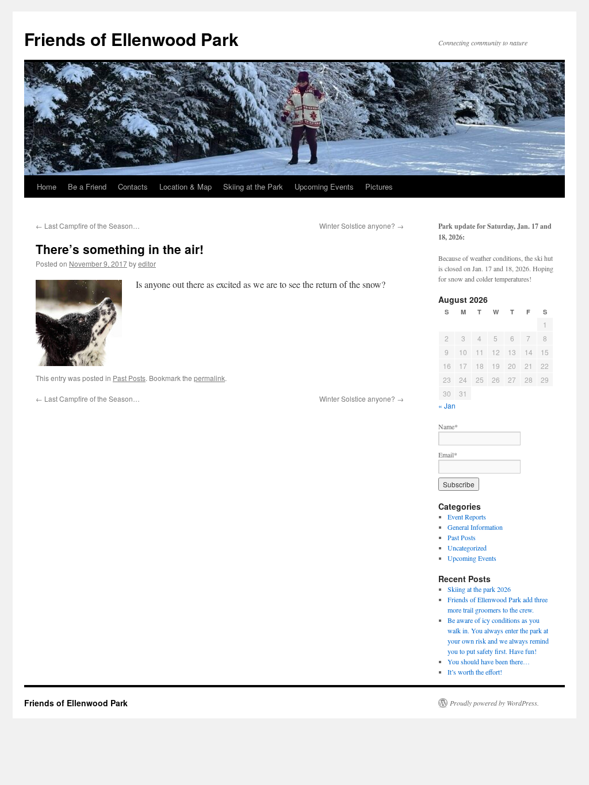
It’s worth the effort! (475, 671)
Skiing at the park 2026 (479, 589)
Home (46, 186)
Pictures (379, 186)
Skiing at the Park (253, 186)
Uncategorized (467, 547)
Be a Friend (87, 186)
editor (147, 263)
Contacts (133, 186)
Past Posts (129, 378)
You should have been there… (489, 661)
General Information (475, 527)
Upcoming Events (324, 186)
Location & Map (185, 186)
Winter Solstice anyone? (361, 225)
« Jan (447, 405)
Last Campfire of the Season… (88, 225)
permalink (209, 378)
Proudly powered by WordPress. (494, 702)
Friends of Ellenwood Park (131, 38)
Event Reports (467, 516)
